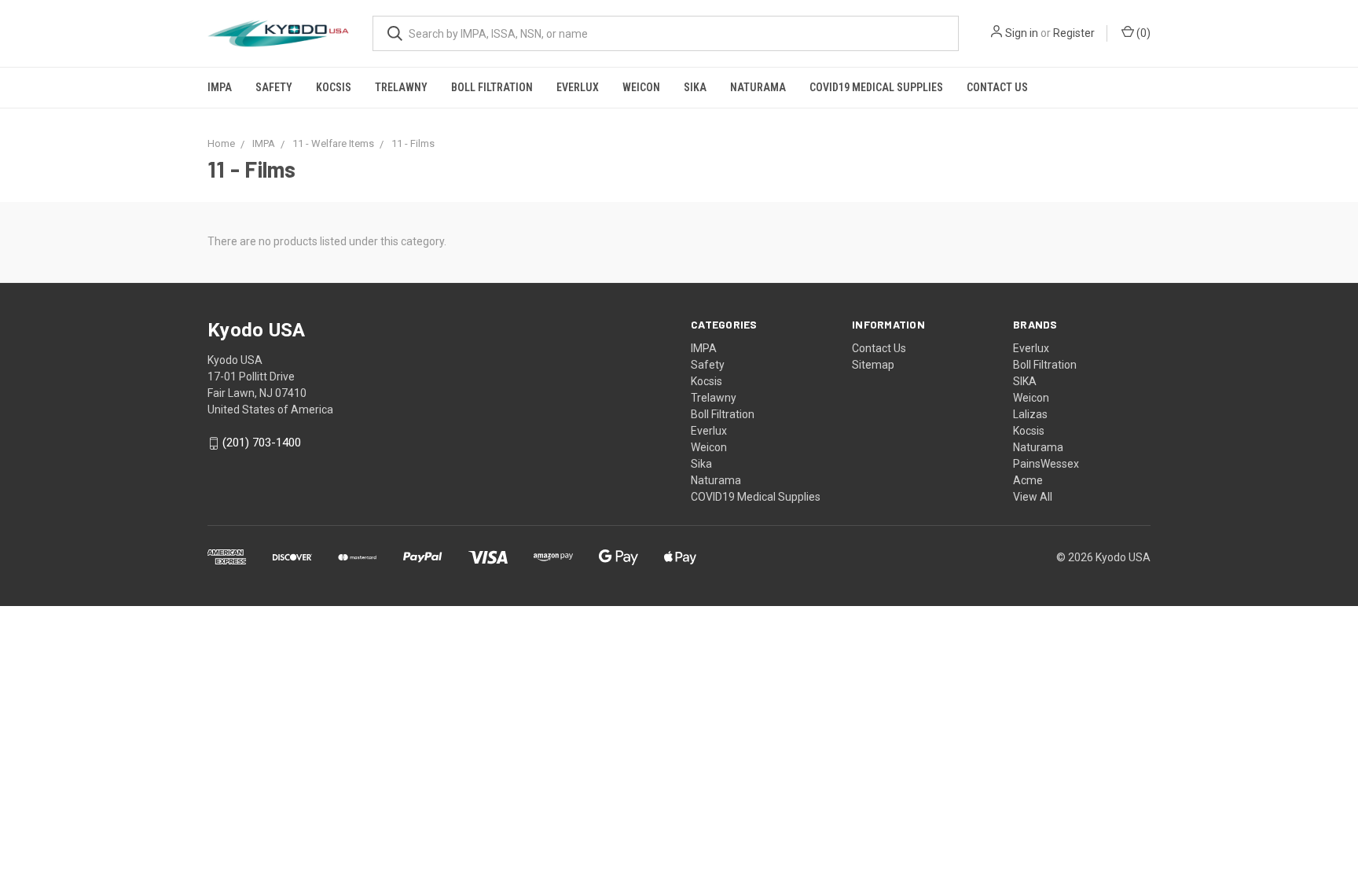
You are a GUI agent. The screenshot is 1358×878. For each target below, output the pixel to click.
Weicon (641, 87)
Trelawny (401, 87)
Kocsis (333, 87)
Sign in (1021, 33)
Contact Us (997, 87)
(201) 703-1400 (261, 443)
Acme (1028, 480)
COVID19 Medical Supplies (876, 87)
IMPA (219, 87)
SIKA (1025, 381)
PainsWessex (1046, 463)
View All (1032, 496)
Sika (695, 87)
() (1142, 33)
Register (1074, 33)
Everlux (577, 87)
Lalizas (1030, 414)
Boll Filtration (492, 87)
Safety (273, 87)
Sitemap (873, 364)
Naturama (758, 87)
